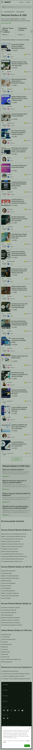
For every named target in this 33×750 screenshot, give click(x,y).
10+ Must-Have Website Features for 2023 (13, 676)
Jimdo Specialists (6, 588)
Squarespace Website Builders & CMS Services (14, 556)
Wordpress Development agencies (10, 607)
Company (4, 701)
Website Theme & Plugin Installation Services (13, 536)
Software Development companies (10, 622)
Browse (22, 2)
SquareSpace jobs (6, 634)
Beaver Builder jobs (6, 644)
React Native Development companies (11, 625)
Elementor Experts (6, 585)
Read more (5, 476)
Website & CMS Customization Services (12, 546)
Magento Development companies (10, 617)
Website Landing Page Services (9, 551)
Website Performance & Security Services (12, 544)
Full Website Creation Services (9, 549)
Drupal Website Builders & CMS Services (12, 554)
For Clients (5, 684)
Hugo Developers (6, 598)
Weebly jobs (4, 647)
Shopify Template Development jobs (11, 659)
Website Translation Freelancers (10, 593)
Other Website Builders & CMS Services (12, 539)
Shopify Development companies (10, 620)
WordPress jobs (5, 652)
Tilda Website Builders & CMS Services (11, 561)
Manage (27, 745)
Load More (16, 459)
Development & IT (9, 11)
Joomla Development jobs (8, 639)
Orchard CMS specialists (8, 591)
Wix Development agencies (8, 610)
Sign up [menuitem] (28, 2)
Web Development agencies (8, 612)
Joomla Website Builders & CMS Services (12, 559)
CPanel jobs (4, 649)
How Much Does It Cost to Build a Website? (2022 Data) (16, 673)
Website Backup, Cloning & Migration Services (13, 534)
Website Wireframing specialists (10, 595)
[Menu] (2, 2)
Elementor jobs (5, 657)
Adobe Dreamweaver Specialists (10, 578)
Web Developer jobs (6, 662)
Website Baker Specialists (8, 571)
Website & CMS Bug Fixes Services (10, 541)
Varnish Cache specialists (8, 583)
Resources (5, 695)
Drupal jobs (4, 642)
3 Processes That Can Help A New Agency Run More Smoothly (16, 678)
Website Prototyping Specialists (9, 576)
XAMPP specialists (6, 580)
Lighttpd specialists (6, 573)
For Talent (5, 690)
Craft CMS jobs (5, 637)
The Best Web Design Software (9, 671)
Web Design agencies (7, 615)
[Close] (29, 728)
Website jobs (4, 654)
